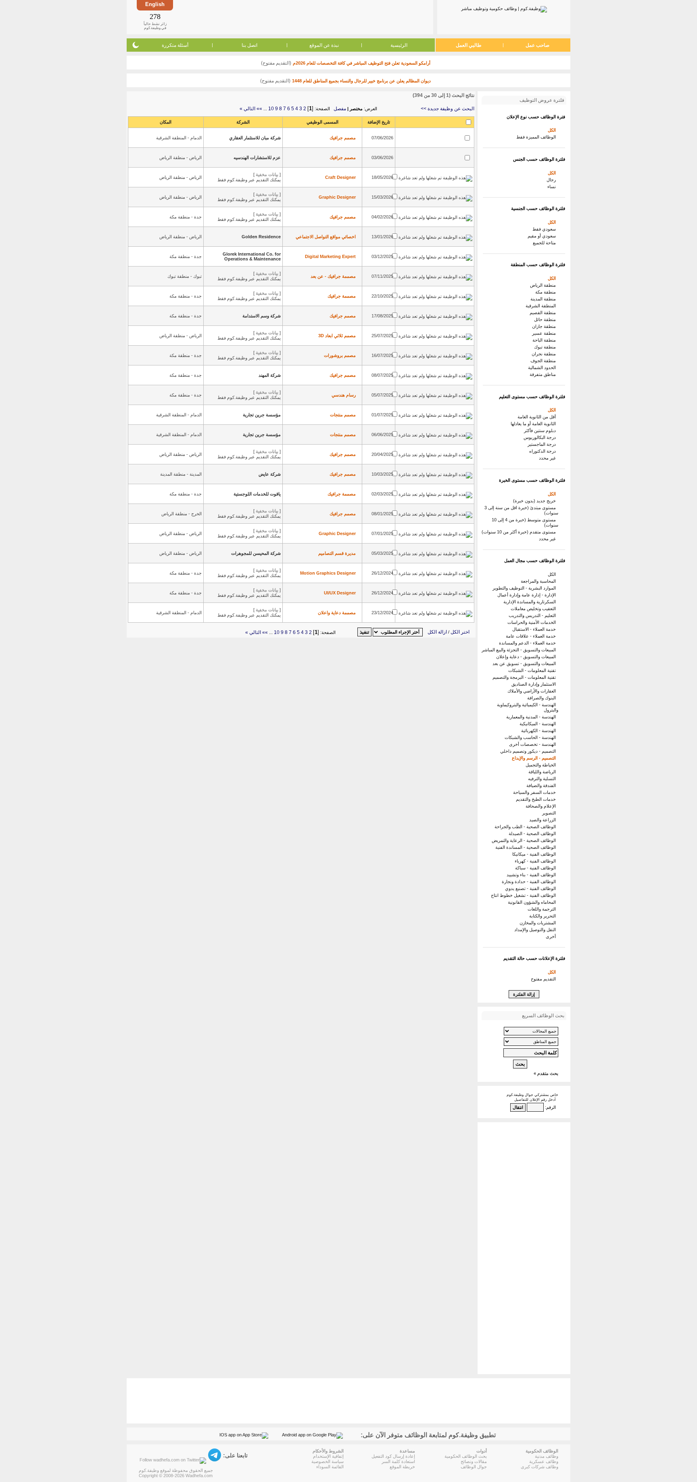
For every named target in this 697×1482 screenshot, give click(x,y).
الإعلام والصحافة (542, 806)
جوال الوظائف (474, 1466)
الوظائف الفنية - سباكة (536, 867)
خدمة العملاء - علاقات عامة (532, 636)
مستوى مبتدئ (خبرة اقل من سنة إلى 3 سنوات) (521, 510)
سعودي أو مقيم (543, 235)
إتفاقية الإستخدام (328, 1456)
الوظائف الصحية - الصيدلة (533, 833)
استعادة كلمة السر (398, 1461)
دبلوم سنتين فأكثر (541, 430)
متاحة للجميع (545, 242)
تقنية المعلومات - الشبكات (533, 670)
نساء (552, 186)
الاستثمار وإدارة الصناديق (534, 684)
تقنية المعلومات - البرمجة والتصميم (525, 677)
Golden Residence (261, 236)
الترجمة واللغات (543, 909)
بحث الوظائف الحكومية (465, 1456)
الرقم (551, 1107)
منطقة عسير (545, 333)
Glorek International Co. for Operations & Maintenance (252, 256)
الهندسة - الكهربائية (539, 730)
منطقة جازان (545, 326)
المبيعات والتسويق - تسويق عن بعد (525, 663)
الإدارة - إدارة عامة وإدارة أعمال (527, 594)
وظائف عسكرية (543, 1461)
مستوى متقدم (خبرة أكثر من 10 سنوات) (520, 531)
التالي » (247, 108)
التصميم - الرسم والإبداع (535, 758)
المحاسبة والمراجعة (539, 581)
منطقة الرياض (544, 285)
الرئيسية (398, 45)
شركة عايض (270, 474)
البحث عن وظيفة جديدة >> (447, 108)
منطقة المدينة (544, 298)
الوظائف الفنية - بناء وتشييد (532, 874)
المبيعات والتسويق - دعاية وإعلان (527, 656)
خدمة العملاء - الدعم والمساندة (528, 642)
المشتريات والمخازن (539, 922)
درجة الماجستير (543, 444)
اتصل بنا (249, 45)
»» (259, 108)
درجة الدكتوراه (543, 451)
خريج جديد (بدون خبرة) (535, 500)
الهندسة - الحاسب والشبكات (531, 737)
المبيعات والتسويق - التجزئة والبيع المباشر (520, 649)
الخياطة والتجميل (542, 764)
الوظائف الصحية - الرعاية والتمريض (525, 840)
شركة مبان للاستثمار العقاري (255, 137)
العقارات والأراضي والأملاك (532, 691)
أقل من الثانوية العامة (538, 416)
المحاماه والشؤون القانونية (533, 902)
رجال (552, 179)
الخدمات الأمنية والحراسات (532, 622)
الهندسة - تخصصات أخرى (533, 744)
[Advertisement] (302, 17)
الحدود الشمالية (543, 367)
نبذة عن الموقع (324, 45)
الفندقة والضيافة (542, 785)
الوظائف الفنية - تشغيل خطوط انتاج (524, 895)
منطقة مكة (546, 292)
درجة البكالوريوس (541, 437)
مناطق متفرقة (544, 374)
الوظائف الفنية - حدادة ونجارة (530, 881)
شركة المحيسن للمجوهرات (256, 553)
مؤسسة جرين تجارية (262, 414)
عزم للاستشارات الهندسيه (257, 157)
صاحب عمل (537, 45)
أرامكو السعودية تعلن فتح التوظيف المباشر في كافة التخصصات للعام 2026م (361, 63)
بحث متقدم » (546, 1073)
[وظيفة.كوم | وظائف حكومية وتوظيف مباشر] (504, 7)
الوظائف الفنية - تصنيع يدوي (531, 888)
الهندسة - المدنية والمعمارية (532, 716)
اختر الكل (460, 632)
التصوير (550, 812)
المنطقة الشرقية (542, 305)
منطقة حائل (546, 319)
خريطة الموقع (402, 1466)
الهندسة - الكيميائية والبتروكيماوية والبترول (527, 707)
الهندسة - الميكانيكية (539, 723)
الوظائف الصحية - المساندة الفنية (526, 847)
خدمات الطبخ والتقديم (537, 799)
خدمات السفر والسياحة (535, 792)
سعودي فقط (545, 229)
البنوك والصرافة (542, 697)
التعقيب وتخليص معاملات (534, 608)
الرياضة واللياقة (543, 771)
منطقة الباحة (545, 340)
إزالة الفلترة (524, 994)
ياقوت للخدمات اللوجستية (257, 493)
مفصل (340, 108)
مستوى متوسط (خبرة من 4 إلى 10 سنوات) (525, 522)
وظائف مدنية (546, 1456)
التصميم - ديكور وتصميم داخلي (529, 751)
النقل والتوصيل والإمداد (536, 929)
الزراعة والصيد (543, 819)
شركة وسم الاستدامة (261, 315)
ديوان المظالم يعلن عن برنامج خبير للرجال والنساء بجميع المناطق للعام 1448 (361, 80)
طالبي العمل (469, 45)
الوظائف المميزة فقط (537, 136)
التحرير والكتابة (543, 915)
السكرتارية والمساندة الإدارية (530, 601)
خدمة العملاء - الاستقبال (535, 629)
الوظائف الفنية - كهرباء (536, 861)
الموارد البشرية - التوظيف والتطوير (525, 588)
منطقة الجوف (544, 360)
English (155, 4)
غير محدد (548, 458)
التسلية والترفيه (543, 778)
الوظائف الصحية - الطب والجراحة (526, 826)
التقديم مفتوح (544, 978)
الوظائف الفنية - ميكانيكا (535, 854)
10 (271, 108)
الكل (553, 130)
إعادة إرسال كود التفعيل (393, 1456)
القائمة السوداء (330, 1466)
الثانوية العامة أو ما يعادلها (534, 423)
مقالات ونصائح (474, 1461)
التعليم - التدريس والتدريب (533, 615)
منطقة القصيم (544, 312)
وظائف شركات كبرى (539, 1466)
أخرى (552, 936)
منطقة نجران (545, 353)
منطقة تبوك (546, 346)
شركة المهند (270, 375)
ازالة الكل (437, 632)
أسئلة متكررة (175, 45)
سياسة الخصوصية (327, 1461)
